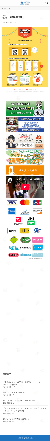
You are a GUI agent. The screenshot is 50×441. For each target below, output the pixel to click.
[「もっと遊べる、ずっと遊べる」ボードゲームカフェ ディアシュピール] (25, 3)
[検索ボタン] (47, 3)
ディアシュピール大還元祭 (13, 393)
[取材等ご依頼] (25, 131)
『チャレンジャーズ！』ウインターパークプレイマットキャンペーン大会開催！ (24, 411)
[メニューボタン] (3, 3)
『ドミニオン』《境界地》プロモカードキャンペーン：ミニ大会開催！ (23, 384)
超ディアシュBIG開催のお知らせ (16, 420)
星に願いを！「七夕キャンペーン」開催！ (20, 401)
